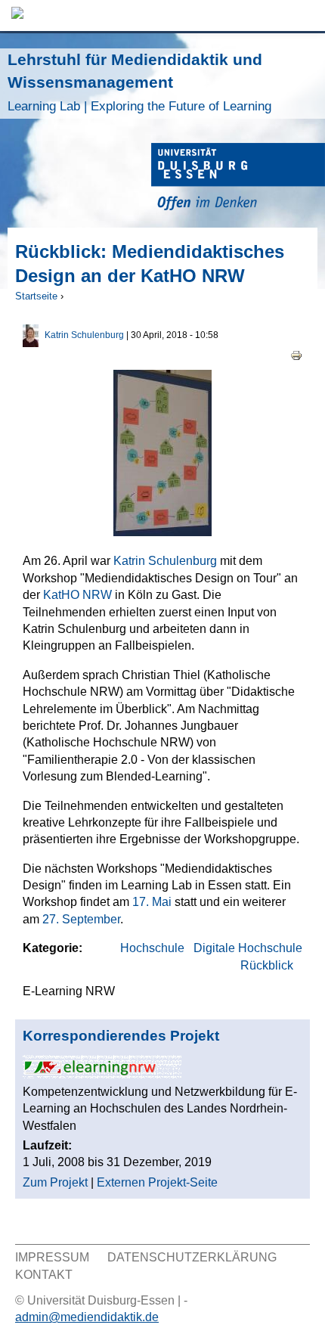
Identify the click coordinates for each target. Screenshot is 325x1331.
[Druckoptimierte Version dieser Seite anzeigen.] (296, 355)
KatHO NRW (77, 594)
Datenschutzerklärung (192, 1257)
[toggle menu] (306, 15)
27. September (81, 919)
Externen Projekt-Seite (157, 1182)
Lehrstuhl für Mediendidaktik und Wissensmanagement (139, 82)
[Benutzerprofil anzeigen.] (31, 343)
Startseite (36, 296)
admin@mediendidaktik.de (87, 1317)
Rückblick (266, 965)
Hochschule (152, 948)
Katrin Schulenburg (84, 335)
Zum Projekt (55, 1182)
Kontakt (44, 1274)
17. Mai (152, 901)
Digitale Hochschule (247, 948)
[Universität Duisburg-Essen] (238, 179)
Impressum (52, 1257)
